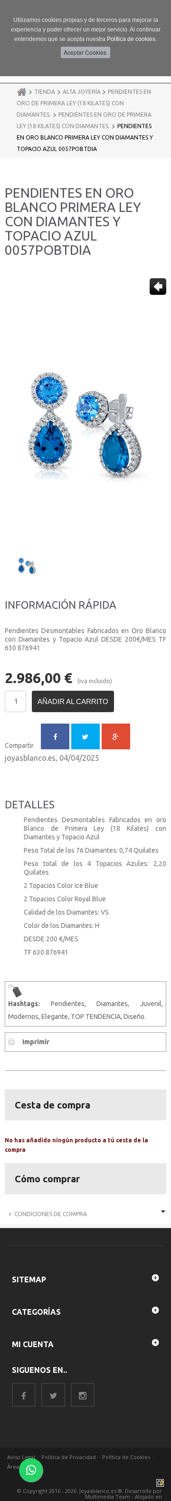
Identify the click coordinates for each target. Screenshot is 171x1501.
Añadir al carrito (73, 701)
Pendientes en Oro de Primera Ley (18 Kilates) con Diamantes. (84, 103)
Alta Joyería (82, 92)
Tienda (44, 92)
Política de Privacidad (68, 1457)
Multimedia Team (107, 1496)
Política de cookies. (132, 39)
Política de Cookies (126, 1457)
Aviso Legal (21, 1457)
